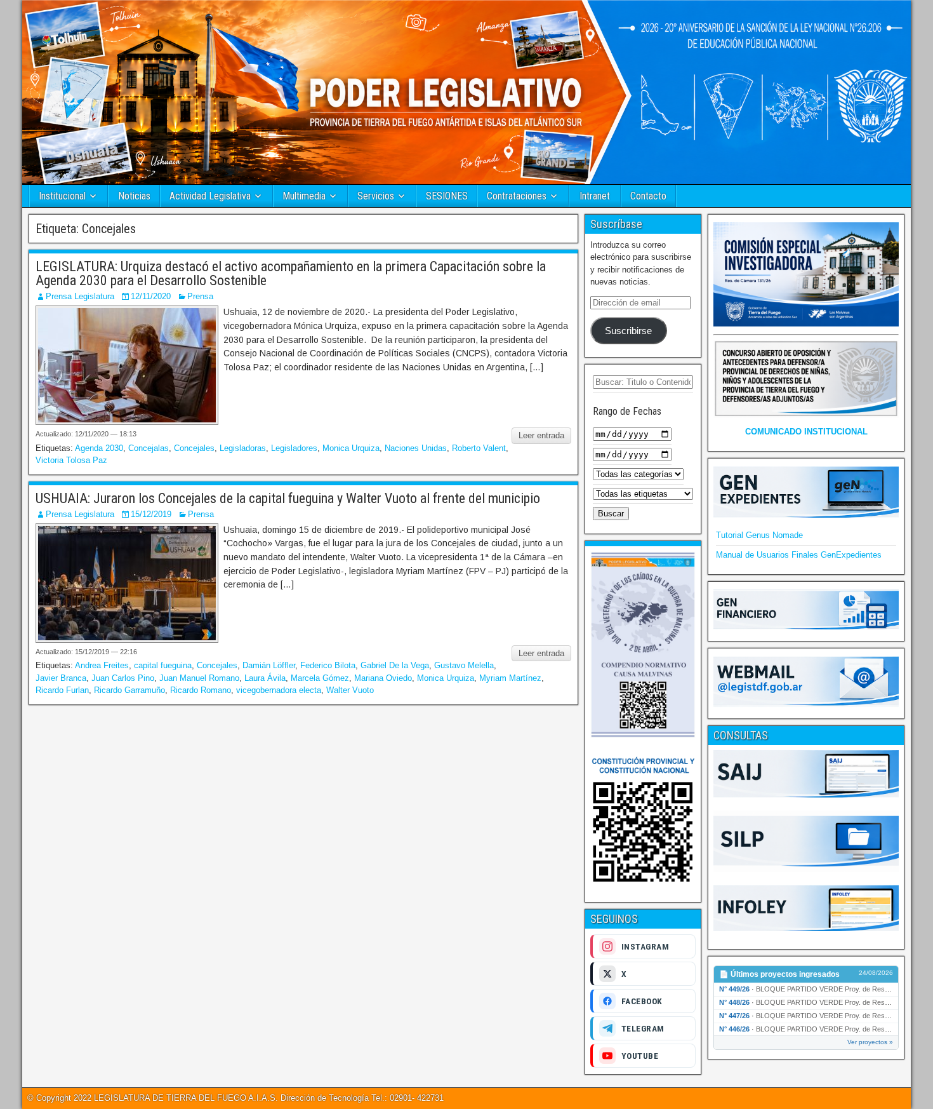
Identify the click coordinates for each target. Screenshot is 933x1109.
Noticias (134, 196)
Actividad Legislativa (210, 196)
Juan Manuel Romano (199, 678)
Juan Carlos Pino (122, 678)
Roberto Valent (479, 448)
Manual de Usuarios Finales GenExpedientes (799, 555)
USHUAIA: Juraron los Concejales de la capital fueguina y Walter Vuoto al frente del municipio (289, 498)
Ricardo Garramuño (129, 690)
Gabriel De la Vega (395, 665)
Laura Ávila (265, 678)
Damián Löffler (268, 665)
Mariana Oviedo (383, 678)
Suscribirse (628, 331)
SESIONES (447, 196)
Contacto (648, 196)
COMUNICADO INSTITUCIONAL (806, 431)
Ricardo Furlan (62, 690)
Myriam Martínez (510, 678)
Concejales (194, 448)
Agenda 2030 (99, 448)
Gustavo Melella (464, 665)
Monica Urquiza (351, 448)
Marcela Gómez (320, 678)
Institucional (62, 196)
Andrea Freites (102, 665)
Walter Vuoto (350, 690)
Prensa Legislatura (80, 296)
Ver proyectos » (870, 1041)
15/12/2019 (151, 514)
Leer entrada (541, 435)
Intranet (594, 196)
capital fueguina (163, 665)
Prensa (200, 296)
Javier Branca (61, 678)
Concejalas (148, 448)
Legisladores (294, 448)
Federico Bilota (327, 665)
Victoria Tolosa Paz (71, 460)
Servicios (375, 196)
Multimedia (304, 196)
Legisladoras (243, 448)
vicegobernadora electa (278, 690)
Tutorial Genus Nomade (759, 535)
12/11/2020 (151, 296)
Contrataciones (516, 196)
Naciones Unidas (416, 448)
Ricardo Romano (200, 690)
